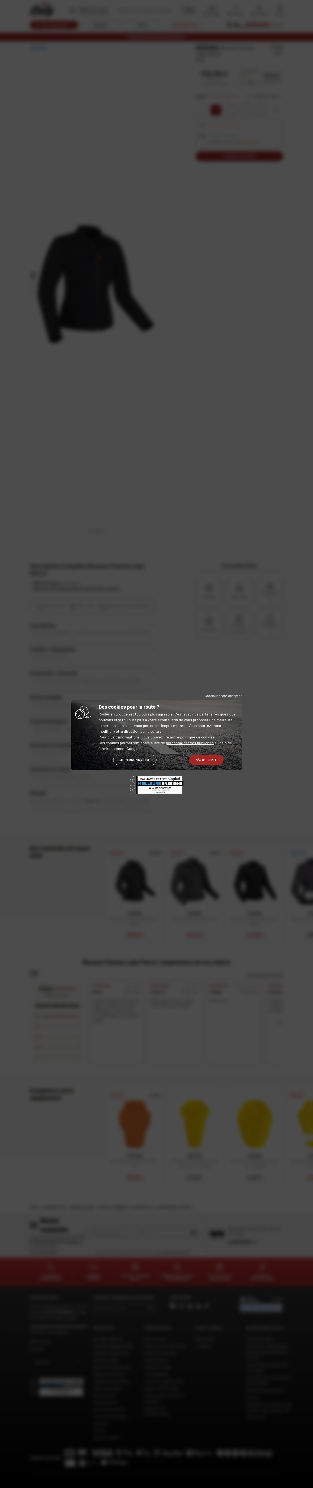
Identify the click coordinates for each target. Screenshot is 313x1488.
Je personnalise (135, 760)
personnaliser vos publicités (190, 742)
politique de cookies (197, 737)
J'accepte (208, 760)
